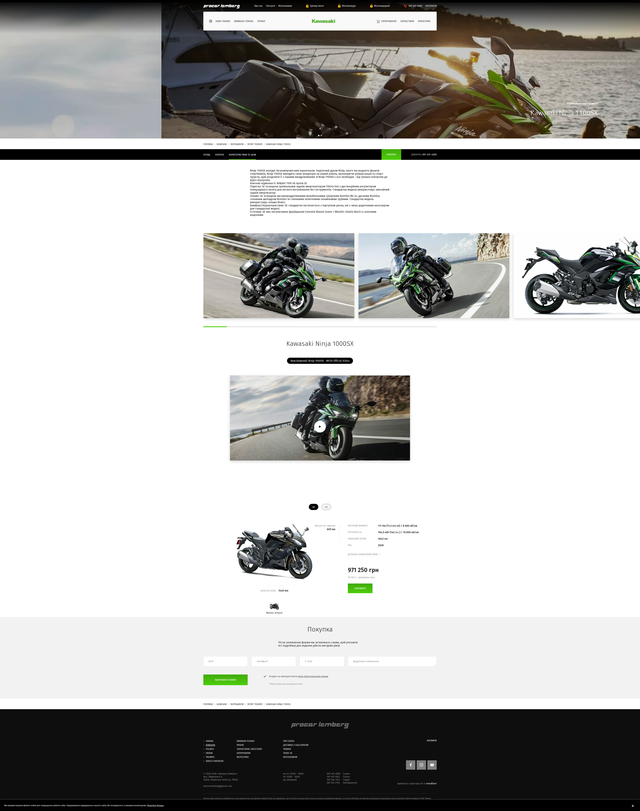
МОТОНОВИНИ (290, 757)
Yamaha (209, 741)
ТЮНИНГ (287, 749)
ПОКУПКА (391, 154)
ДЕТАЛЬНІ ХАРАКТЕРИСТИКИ (363, 554)
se (326, 506)
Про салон (288, 741)
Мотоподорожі (382, 5)
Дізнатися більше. (155, 805)
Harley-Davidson (215, 761)
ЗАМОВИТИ (360, 588)
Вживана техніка (243, 21)
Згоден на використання (298, 676)
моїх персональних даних (313, 676)
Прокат (261, 21)
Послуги (270, 5)
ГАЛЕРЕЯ (219, 154)
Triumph (210, 757)
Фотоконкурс (349, 5)
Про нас (258, 5)
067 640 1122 (333, 779)
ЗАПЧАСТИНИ (407, 21)
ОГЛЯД (206, 154)
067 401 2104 (333, 782)
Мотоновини (285, 5)
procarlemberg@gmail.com (217, 786)
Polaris (210, 749)
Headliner (431, 783)
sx (313, 506)
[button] (318, 135)
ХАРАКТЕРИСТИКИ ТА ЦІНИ (242, 154)
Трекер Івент (317, 5)
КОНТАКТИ (431, 5)
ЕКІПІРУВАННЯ (389, 21)
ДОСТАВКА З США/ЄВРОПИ (295, 745)
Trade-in (287, 753)
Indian (209, 753)
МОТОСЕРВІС (424, 21)
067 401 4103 (333, 776)
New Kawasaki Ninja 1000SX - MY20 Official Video (320, 360)
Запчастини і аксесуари (249, 749)
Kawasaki (210, 745)
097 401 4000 (415, 5)
